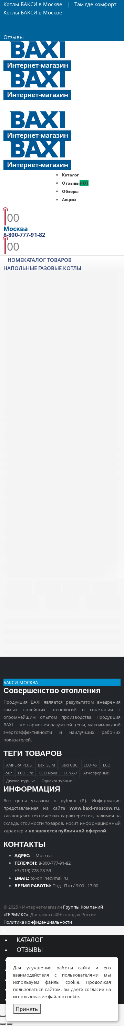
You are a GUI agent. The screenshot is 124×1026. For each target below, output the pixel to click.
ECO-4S (90, 765)
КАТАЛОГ (30, 939)
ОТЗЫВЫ (30, 949)
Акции (69, 200)
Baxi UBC (69, 765)
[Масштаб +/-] (3, 1016)
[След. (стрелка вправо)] (9, 1024)
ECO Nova (48, 772)
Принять (27, 1008)
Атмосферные (96, 772)
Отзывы (13, 37)
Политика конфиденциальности (37, 922)
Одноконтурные (57, 780)
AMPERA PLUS (19, 765)
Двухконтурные (20, 780)
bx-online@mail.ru (49, 878)
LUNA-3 (70, 772)
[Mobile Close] (4, 929)
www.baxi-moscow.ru (94, 808)
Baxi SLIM (46, 765)
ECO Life (25, 772)
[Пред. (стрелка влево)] (3, 1024)
